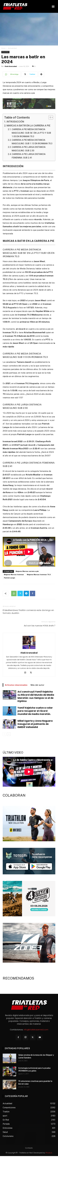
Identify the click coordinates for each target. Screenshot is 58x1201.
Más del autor (37, 685)
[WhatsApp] (14, 593)
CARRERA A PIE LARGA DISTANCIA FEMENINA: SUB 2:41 (28, 156)
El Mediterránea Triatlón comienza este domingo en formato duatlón (28, 611)
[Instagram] (26, 672)
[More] (41, 74)
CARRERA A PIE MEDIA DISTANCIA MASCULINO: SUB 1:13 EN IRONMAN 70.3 (32, 142)
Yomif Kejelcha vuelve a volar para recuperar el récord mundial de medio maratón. (35, 711)
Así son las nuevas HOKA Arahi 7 (39, 625)
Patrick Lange (9, 578)
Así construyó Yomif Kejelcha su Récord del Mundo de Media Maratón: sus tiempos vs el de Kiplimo (36, 696)
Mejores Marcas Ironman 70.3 (39, 575)
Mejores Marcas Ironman (14, 575)
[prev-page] (4, 734)
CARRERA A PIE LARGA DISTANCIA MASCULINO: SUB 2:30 (28, 149)
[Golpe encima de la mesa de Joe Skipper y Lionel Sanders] (9, 1058)
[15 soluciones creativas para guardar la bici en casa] (9, 1084)
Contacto (29, 1148)
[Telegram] (26, 593)
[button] (53, 6)
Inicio (3, 48)
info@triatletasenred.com (36, 1029)
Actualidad (12, 48)
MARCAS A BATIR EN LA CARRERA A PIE (28, 125)
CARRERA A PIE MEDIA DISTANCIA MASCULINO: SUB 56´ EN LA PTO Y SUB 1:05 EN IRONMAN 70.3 (31, 133)
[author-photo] (29, 649)
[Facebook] (32, 593)
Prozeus (49, 1153)
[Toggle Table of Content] (49, 117)
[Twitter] (20, 593)
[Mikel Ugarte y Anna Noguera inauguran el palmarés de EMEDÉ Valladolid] (9, 724)
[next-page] (8, 734)
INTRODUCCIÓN (15, 121)
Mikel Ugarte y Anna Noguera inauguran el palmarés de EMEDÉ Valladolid (35, 724)
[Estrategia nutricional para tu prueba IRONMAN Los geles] (9, 1071)
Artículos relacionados (16, 685)
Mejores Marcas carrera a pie (27, 571)
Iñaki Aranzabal (11, 66)
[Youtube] (39, 1037)
